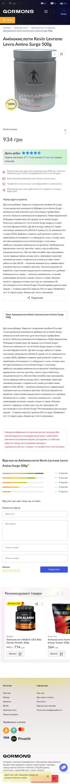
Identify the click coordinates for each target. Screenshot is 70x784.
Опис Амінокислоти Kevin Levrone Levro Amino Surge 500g (35, 316)
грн (14, 3)
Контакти (41, 702)
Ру (54, 3)
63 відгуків (48, 157)
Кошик (64, 14)
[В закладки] (55, 54)
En (44, 3)
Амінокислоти (9, 710)
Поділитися (37, 298)
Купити (12, 653)
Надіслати (53, 569)
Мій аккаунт (3, 3)
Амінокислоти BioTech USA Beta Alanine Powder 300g (23, 641)
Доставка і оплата (45, 697)
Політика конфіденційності (49, 710)
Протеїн (7, 693)
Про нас (40, 693)
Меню (10, 20)
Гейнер (6, 697)
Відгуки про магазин (46, 706)
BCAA (5, 706)
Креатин (7, 702)
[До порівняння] (62, 54)
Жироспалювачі (10, 715)
